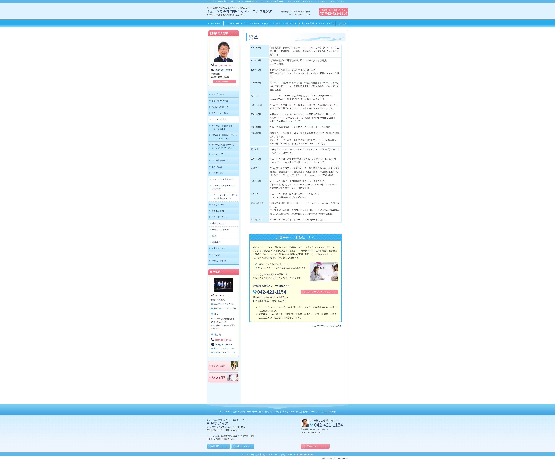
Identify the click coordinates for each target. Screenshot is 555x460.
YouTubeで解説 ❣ (220, 107)
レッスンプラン (219, 154)
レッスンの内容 (219, 119)
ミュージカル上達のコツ (223, 179)
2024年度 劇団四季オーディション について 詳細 (224, 146)
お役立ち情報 (233, 23)
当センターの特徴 (251, 23)
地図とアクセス (219, 248)
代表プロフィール (220, 229)
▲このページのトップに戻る (327, 325)
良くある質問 (308, 23)
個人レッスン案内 (272, 23)
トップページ (216, 23)
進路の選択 (217, 167)
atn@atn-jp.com (223, 70)
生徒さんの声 (291, 23)
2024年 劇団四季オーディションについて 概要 (224, 136)
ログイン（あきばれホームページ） (334, 459)
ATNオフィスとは (326, 23)
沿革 (214, 236)
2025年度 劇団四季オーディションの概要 (224, 127)
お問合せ (343, 23)
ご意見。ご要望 (219, 261)
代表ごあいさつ (219, 223)
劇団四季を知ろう (220, 160)
